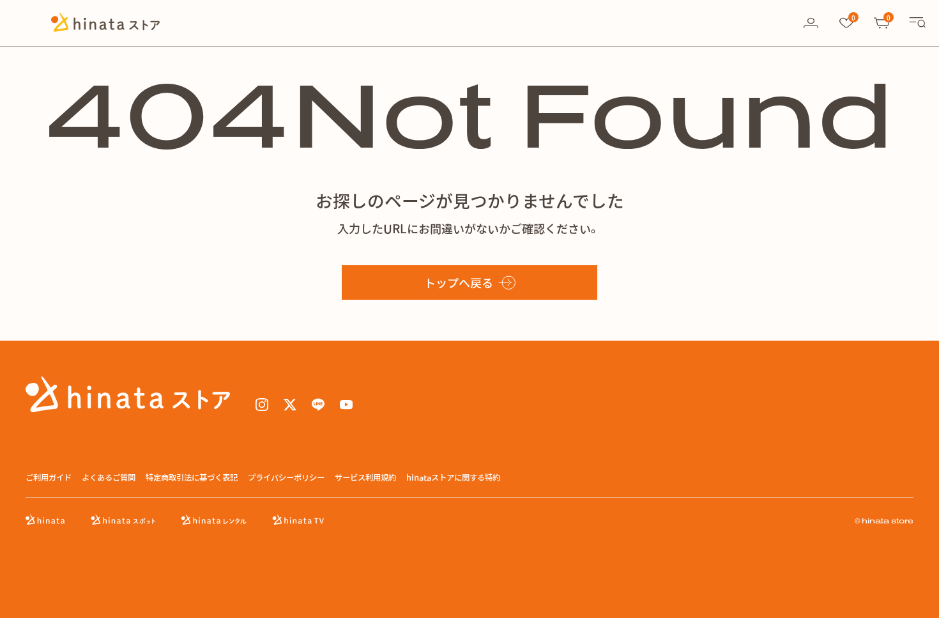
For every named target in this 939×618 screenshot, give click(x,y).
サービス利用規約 (365, 478)
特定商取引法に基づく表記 (192, 478)
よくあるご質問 (108, 478)
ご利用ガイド (49, 478)
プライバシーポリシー (286, 478)
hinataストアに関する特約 (453, 478)
